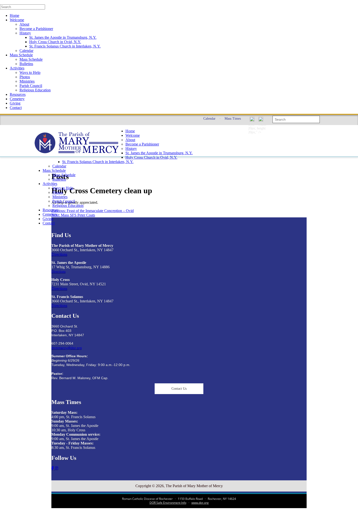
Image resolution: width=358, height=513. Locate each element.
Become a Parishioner (36, 29)
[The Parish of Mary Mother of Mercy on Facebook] (53, 468)
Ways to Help (29, 72)
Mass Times (233, 118)
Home (14, 15)
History (25, 33)
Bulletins (26, 64)
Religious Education (35, 90)
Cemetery (17, 99)
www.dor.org (200, 503)
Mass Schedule (21, 55)
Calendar (26, 50)
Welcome (17, 20)
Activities (17, 68)
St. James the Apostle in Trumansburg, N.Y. (62, 37)
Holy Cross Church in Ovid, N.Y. (55, 42)
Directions (59, 254)
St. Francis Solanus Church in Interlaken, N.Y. (65, 46)
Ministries (27, 81)
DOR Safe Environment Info (168, 503)
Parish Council (30, 86)
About (24, 24)
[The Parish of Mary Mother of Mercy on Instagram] (56, 468)
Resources (18, 94)
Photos (24, 77)
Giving (15, 103)
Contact (16, 108)
